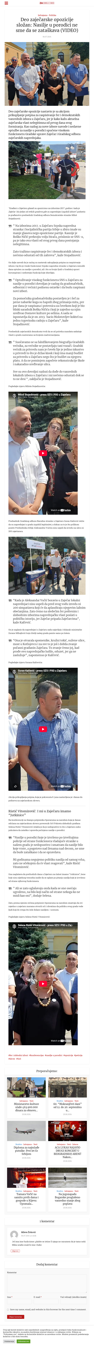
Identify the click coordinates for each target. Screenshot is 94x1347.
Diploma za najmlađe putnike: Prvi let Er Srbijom (26, 1150)
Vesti (31, 1101)
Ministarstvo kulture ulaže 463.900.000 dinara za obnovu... (26, 1107)
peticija (78, 1055)
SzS (19, 1058)
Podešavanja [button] (9, 1341)
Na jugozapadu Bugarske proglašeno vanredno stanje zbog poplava (67, 1199)
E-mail (38, 1297)
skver (12, 1058)
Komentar (12, 1272)
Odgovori (15, 1251)
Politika (52, 15)
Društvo (60, 1101)
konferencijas (37, 1055)
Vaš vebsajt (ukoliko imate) (73, 1297)
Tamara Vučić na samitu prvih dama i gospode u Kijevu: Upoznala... (26, 1199)
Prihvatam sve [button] (23, 1341)
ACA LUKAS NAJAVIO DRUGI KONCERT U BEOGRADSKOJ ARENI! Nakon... (67, 1152)
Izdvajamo (42, 15)
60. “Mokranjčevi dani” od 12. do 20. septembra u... (67, 1107)
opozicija (69, 1055)
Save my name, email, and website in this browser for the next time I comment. (48, 1309)
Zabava (75, 1144)
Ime (9, 1297)
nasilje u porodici (54, 1055)
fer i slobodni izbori (19, 1055)
